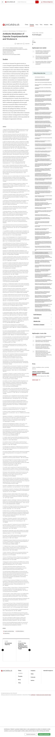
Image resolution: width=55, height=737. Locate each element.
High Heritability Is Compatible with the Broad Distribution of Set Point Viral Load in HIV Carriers (43, 211)
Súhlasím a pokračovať (44, 734)
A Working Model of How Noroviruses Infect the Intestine (43, 138)
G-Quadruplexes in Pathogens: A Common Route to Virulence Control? (43, 148)
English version (19, 43)
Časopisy (32, 24)
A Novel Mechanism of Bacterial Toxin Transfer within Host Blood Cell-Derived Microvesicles (42, 218)
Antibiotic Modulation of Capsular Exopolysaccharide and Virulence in (42, 253)
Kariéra (32, 680)
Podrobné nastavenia (30, 734)
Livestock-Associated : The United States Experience (43, 88)
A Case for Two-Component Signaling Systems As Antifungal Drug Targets (22, 646)
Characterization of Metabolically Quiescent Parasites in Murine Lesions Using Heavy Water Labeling (43, 134)
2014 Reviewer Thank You (8, 644)
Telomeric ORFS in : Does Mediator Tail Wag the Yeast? (43, 85)
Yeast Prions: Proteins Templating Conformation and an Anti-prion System (42, 215)
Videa (51, 24)
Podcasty (33, 677)
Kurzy (37, 24)
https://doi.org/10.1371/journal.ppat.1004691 (11, 54)
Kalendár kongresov (48, 670)
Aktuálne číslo (37, 321)
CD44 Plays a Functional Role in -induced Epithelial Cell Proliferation (43, 141)
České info (27, 43)
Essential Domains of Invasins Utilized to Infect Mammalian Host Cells (43, 208)
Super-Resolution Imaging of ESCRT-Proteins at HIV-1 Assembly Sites (43, 196)
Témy (41, 24)
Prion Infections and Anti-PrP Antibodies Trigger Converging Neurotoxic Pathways (43, 247)
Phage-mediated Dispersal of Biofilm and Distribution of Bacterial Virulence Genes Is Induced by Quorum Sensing (43, 104)
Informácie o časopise (39, 324)
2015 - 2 (25, 31)
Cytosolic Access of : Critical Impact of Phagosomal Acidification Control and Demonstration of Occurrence (42, 292)
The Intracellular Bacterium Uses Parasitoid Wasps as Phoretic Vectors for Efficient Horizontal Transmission (43, 95)
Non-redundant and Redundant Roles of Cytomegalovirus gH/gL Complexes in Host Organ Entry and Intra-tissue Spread (43, 130)
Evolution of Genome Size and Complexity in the (43, 250)
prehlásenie (33, 694)
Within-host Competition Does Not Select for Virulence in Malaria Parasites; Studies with (43, 284)
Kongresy (46, 24)
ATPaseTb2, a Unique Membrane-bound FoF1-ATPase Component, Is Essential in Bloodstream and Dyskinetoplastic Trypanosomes (42, 270)
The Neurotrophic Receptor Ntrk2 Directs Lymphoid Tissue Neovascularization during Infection (43, 91)
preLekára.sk (7, 2)
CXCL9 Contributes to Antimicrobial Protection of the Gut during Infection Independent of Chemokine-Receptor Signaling (42, 109)
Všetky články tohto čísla (39, 73)
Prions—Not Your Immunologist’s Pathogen (43, 82)
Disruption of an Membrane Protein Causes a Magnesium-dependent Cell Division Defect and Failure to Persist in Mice (43, 199)
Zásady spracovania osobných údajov (43, 694)
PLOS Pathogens (19, 31)
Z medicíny (20, 673)
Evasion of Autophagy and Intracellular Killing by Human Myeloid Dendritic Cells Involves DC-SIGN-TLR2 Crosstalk (43, 179)
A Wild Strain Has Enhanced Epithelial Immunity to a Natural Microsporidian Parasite (42, 222)
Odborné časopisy (12, 31)
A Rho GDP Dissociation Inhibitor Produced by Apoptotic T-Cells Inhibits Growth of (43, 151)
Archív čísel (36, 318)
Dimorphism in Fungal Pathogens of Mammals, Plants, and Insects (42, 229)
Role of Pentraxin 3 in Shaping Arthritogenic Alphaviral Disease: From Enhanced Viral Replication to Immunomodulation (43, 296)
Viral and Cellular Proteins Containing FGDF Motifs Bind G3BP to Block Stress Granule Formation (43, 266)
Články (26, 24)
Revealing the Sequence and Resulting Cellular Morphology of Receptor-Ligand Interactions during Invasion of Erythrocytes (43, 122)
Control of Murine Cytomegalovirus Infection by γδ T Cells (43, 226)
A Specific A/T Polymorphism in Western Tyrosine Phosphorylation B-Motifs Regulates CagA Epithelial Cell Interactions (43, 280)
